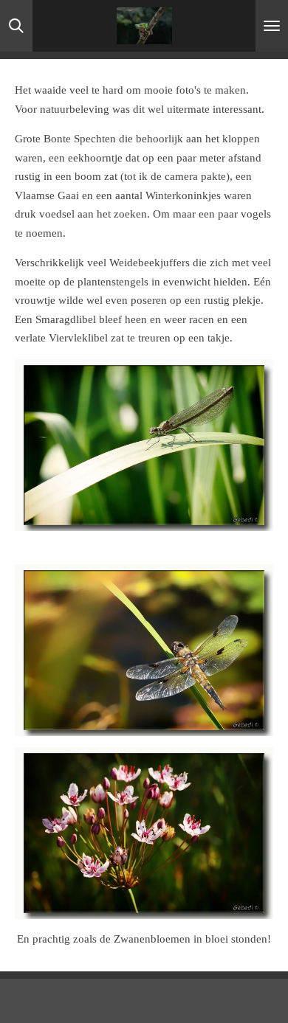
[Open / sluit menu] (272, 26)
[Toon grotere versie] (144, 445)
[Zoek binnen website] (16, 26)
